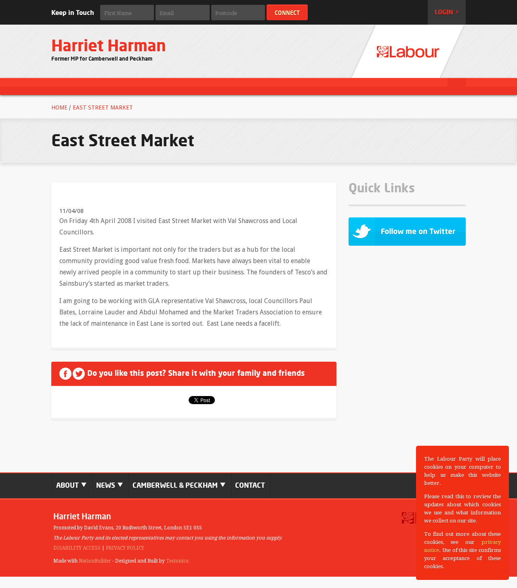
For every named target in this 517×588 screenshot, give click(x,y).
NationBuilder (95, 561)
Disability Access (77, 548)
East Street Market (103, 107)
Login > (447, 12)
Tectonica (177, 561)
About (68, 485)
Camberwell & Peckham (175, 485)
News (106, 485)
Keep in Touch (72, 12)
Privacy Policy (125, 548)
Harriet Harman (108, 45)
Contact (250, 485)
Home (59, 107)
